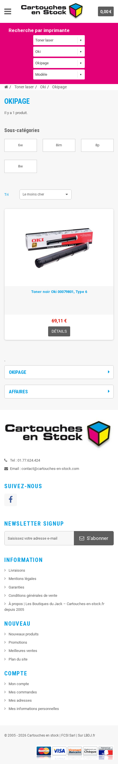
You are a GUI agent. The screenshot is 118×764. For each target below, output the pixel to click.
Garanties (16, 587)
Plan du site (18, 659)
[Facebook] (10, 500)
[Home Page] (6, 87)
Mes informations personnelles (34, 709)
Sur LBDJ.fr (86, 735)
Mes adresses (20, 700)
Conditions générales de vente (33, 595)
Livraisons (17, 570)
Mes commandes (23, 692)
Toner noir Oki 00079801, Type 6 (59, 292)
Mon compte (19, 684)
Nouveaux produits (24, 634)
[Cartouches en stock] (52, 11)
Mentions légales (22, 579)
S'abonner (97, 538)
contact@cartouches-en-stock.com (50, 468)
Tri (6, 194)
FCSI (64, 735)
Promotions (18, 642)
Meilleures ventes (23, 651)
